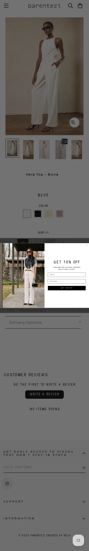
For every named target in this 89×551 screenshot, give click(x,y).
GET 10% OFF (67, 288)
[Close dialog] (87, 245)
